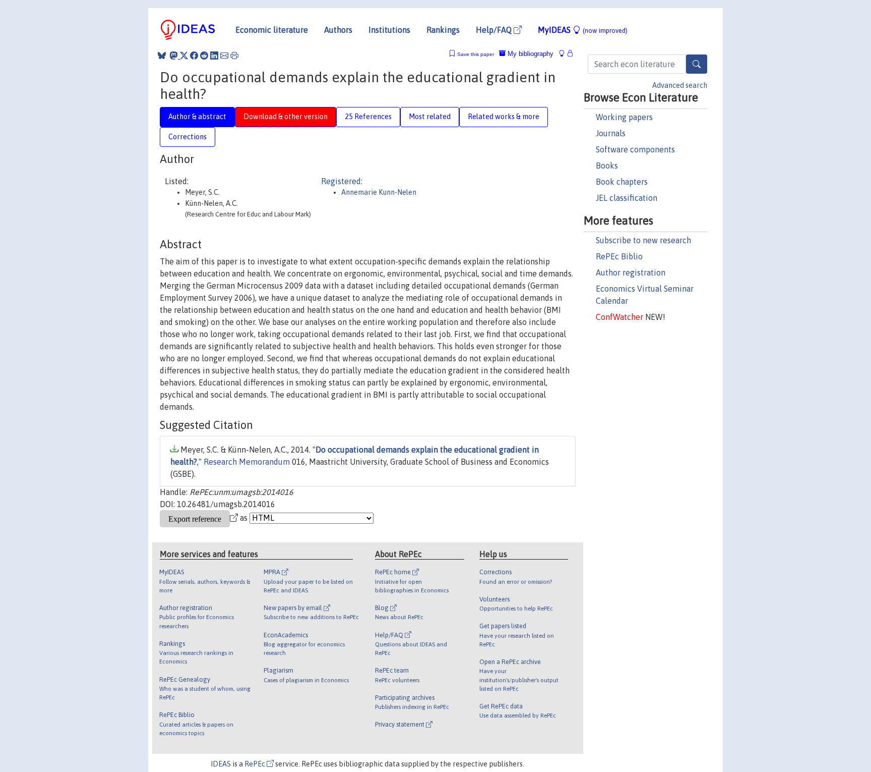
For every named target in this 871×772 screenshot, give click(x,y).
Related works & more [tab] (503, 117)
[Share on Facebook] (194, 55)
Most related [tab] (430, 117)
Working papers (624, 117)
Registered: (341, 181)
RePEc (255, 764)
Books (607, 165)
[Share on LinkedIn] (214, 55)
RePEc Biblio (619, 256)
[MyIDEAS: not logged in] (564, 54)
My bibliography (529, 54)
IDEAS (221, 764)
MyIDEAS (583, 29)
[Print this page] (234, 55)
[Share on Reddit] (204, 55)
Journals (611, 133)
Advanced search (679, 85)
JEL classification (626, 197)
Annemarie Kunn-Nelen (378, 192)
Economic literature (271, 29)
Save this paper (475, 54)
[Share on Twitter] (184, 55)
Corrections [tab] (187, 137)
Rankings (443, 29)
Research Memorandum (247, 461)
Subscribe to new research (643, 240)
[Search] (696, 64)
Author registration (630, 272)
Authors (338, 29)
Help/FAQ (495, 29)
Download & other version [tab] (285, 117)
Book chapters (622, 181)
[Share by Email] (224, 55)
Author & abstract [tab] (197, 117)
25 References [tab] (368, 117)
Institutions (389, 29)
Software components (635, 149)
